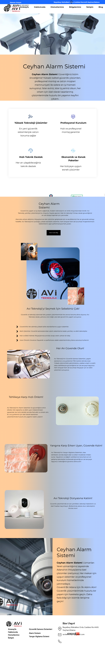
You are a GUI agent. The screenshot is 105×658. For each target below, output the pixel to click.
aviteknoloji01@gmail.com (73, 634)
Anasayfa (12, 629)
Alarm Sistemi (35, 633)
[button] (54, 232)
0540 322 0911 (23, 5)
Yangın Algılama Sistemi (39, 636)
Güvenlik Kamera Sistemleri (40, 629)
